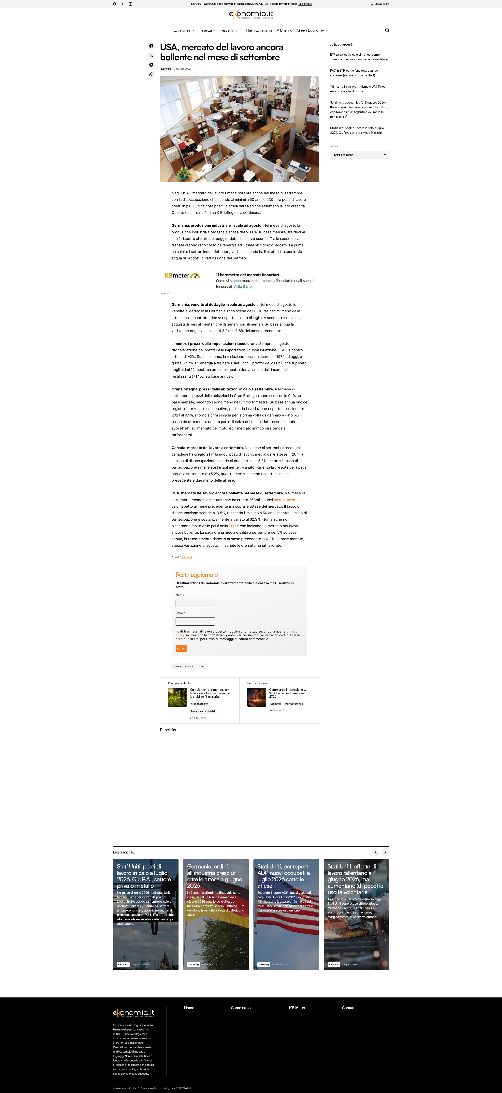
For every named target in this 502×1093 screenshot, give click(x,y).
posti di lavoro (286, 500)
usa (202, 666)
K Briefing (196, 3)
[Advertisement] (239, 782)
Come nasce (241, 1008)
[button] (379, 4)
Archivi (334, 146)
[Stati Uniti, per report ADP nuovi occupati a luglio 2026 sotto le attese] (286, 914)
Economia (275, 703)
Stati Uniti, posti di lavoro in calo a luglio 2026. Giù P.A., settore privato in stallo (250, 3)
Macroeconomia (294, 703)
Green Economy (199, 703)
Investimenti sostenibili (203, 711)
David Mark (186, 557)
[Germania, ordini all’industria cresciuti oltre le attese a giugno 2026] (216, 914)
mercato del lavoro (184, 666)
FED (232, 526)
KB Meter (297, 1008)
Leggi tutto (305, 3)
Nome (180, 595)
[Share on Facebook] (151, 46)
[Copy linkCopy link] (151, 74)
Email (181, 613)
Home (189, 1008)
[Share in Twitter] (151, 55)
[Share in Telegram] (151, 65)
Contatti (349, 1008)
